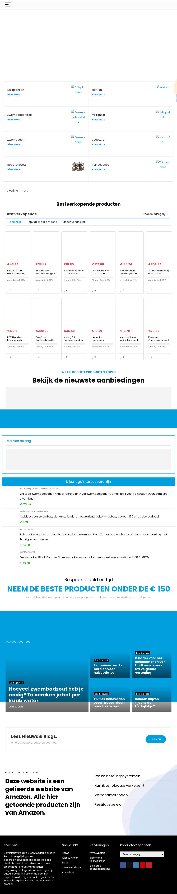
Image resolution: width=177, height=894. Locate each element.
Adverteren (69, 872)
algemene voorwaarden (97, 859)
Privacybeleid (97, 853)
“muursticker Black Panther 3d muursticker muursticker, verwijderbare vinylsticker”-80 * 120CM (84, 557)
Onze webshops (71, 867)
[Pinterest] (149, 865)
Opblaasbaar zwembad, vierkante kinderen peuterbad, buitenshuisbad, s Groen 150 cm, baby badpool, (89, 517)
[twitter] (129, 865)
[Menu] (8, 4)
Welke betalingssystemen (117, 776)
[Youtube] (142, 865)
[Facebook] (123, 865)
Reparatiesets (27, 552)
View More (13, 94)
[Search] (168, 4)
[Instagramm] (136, 865)
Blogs (65, 862)
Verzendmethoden (111, 795)
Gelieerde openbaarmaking (100, 867)
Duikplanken (26, 529)
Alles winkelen (70, 857)
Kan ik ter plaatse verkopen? (120, 785)
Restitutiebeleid (108, 804)
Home (65, 853)
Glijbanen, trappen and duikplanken (39, 488)
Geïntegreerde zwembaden (34, 511)
